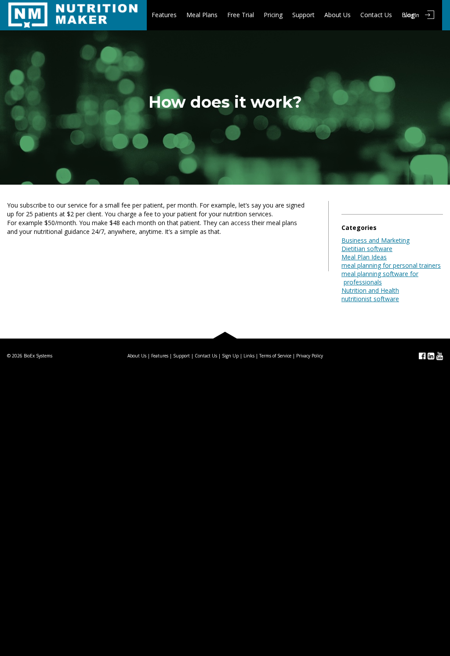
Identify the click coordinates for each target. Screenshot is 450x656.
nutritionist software (370, 299)
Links (248, 356)
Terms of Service (275, 356)
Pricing (273, 15)
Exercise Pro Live (73, 15)
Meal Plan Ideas (364, 257)
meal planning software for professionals (379, 278)
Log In (411, 15)
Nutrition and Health (370, 290)
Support (303, 15)
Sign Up (230, 356)
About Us (337, 15)
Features (164, 15)
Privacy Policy (309, 356)
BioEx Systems (38, 356)
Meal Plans (202, 15)
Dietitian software (366, 248)
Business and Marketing (375, 240)
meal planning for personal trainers (391, 265)
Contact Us (376, 15)
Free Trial (240, 15)
